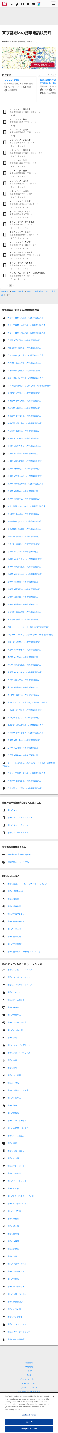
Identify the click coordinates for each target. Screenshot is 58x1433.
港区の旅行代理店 (15, 1302)
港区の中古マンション (17, 914)
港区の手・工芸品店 (16, 1136)
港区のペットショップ (17, 1181)
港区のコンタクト (15, 1317)
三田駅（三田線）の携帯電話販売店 (23, 748)
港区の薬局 (12, 1037)
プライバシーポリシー (29, 1379)
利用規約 (29, 1367)
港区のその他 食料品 (17, 1264)
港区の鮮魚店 (13, 1234)
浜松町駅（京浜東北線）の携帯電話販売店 (25, 725)
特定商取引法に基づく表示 (29, 1392)
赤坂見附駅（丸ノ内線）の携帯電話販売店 (25, 355)
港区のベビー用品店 (16, 1339)
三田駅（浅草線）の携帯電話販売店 (23, 755)
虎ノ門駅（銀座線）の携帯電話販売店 (24, 695)
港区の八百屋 (13, 1241)
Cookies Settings (29, 1415)
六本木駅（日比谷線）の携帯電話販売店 (25, 781)
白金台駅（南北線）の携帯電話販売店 (24, 544)
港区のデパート (14, 992)
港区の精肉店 (13, 1226)
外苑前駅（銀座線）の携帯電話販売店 (24, 431)
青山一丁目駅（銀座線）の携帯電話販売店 (25, 318)
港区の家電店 (13, 1007)
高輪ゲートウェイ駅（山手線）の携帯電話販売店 (28, 627)
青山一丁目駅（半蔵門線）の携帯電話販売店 (26, 325)
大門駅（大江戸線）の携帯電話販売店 (24, 680)
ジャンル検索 (17, 291)
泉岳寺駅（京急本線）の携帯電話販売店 (25, 612)
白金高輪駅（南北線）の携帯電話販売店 (25, 529)
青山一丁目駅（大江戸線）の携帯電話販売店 (26, 333)
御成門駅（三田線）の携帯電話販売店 (24, 393)
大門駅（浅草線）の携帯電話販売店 (23, 687)
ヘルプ (29, 1371)
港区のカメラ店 (14, 1211)
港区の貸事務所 (14, 906)
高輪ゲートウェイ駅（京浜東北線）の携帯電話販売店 (30, 635)
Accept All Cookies (29, 1429)
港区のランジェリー (16, 1286)
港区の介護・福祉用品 (17, 1294)
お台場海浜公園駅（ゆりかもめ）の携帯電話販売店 (29, 386)
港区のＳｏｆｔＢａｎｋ (18, 825)
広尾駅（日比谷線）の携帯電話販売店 (24, 740)
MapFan (4, 291)
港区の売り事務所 (15, 944)
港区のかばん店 (14, 1309)
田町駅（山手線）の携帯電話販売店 (23, 657)
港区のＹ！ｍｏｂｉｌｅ (18, 833)
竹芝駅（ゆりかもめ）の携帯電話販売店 (25, 650)
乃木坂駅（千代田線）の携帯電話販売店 (25, 710)
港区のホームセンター (17, 1000)
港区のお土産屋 (14, 1075)
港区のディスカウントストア (20, 985)
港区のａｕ (12, 810)
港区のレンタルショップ (18, 1203)
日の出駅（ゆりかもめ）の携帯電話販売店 (25, 733)
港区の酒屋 (12, 1105)
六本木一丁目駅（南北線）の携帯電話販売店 (26, 773)
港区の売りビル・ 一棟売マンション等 (24, 952)
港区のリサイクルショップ (19, 1332)
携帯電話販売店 (41, 291)
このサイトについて (29, 1388)
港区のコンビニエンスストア (20, 970)
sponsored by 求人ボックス (47, 75)
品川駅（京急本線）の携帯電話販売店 (24, 499)
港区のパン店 (13, 1158)
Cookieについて (29, 1383)
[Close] (54, 1397)
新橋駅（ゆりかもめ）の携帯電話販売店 (25, 559)
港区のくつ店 (13, 1083)
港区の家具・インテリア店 (19, 1053)
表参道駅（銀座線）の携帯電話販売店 (24, 408)
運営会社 (29, 1362)
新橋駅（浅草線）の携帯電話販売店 (23, 604)
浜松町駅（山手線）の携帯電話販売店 (24, 717)
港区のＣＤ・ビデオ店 (17, 1120)
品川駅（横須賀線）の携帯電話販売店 (24, 469)
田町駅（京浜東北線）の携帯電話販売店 (25, 665)
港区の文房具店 (14, 1173)
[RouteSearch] (17, 4)
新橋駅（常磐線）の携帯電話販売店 (23, 582)
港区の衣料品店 (14, 1015)
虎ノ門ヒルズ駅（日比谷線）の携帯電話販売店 (27, 702)
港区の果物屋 (13, 1249)
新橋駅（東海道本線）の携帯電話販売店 (25, 574)
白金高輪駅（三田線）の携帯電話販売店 (25, 521)
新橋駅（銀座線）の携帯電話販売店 (23, 597)
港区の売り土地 (14, 929)
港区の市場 (12, 1068)
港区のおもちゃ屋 (15, 1030)
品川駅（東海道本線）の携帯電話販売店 (25, 476)
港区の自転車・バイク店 (18, 1128)
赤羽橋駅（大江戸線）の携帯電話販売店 (25, 363)
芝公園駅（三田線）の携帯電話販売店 (24, 514)
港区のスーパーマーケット (19, 977)
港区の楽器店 (13, 1279)
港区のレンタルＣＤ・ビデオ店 (21, 1196)
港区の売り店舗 (14, 936)
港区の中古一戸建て (16, 921)
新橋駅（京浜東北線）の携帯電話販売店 (25, 567)
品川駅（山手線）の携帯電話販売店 (23, 453)
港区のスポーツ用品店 (17, 1022)
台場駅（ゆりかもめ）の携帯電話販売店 (25, 672)
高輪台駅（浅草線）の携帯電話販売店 (24, 642)
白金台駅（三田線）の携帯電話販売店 (24, 536)
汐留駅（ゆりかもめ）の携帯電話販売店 (25, 446)
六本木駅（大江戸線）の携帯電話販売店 (25, 788)
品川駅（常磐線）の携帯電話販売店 (23, 491)
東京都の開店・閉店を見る (19, 854)
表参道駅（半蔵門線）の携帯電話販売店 (25, 401)
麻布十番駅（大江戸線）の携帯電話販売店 (25, 378)
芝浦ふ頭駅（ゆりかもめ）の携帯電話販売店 (26, 506)
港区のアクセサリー (16, 1271)
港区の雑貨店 (13, 1113)
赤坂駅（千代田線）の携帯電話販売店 (24, 340)
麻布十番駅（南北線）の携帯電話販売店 (25, 370)
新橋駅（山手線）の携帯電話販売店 (23, 552)
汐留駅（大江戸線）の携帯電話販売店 (24, 438)
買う (29, 291)
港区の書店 (12, 1143)
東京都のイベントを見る (18, 862)
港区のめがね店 (14, 1188)
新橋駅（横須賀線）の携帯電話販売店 (24, 589)
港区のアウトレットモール (19, 1324)
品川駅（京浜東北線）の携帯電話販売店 (25, 461)
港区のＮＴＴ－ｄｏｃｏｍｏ (20, 817)
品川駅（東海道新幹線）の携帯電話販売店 (25, 484)
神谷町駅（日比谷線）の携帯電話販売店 (25, 423)
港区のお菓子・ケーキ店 (18, 1090)
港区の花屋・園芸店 (16, 1151)
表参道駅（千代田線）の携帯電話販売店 (25, 416)
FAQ (29, 1375)
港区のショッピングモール (19, 1045)
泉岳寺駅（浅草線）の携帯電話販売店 (24, 619)
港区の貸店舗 (13, 899)
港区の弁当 (12, 1060)
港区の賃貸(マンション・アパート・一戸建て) (27, 884)
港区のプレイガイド (16, 1166)
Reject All (29, 1422)
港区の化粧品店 (14, 1098)
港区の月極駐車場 (15, 891)
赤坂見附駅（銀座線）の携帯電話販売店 (25, 348)
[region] (29, 58)
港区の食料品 (13, 1219)
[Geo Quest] (39, 4)
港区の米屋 (12, 1256)
